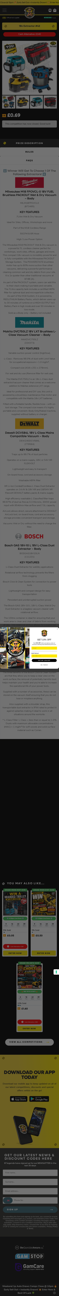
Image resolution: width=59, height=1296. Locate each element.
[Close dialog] (57, 629)
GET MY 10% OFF (44, 660)
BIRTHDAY (35, 653)
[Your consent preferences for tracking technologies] (56, 972)
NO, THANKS (44, 664)
